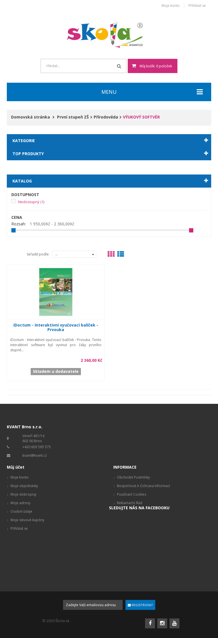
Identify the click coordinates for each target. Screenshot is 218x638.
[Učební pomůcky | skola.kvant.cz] (109, 35)
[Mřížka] (111, 255)
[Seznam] (120, 255)
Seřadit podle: (38, 254)
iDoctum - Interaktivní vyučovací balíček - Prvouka (55, 327)
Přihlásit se (197, 6)
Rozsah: (18, 223)
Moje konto (171, 6)
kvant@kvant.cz (34, 455)
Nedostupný (31, 201)
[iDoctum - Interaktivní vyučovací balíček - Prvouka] (56, 291)
